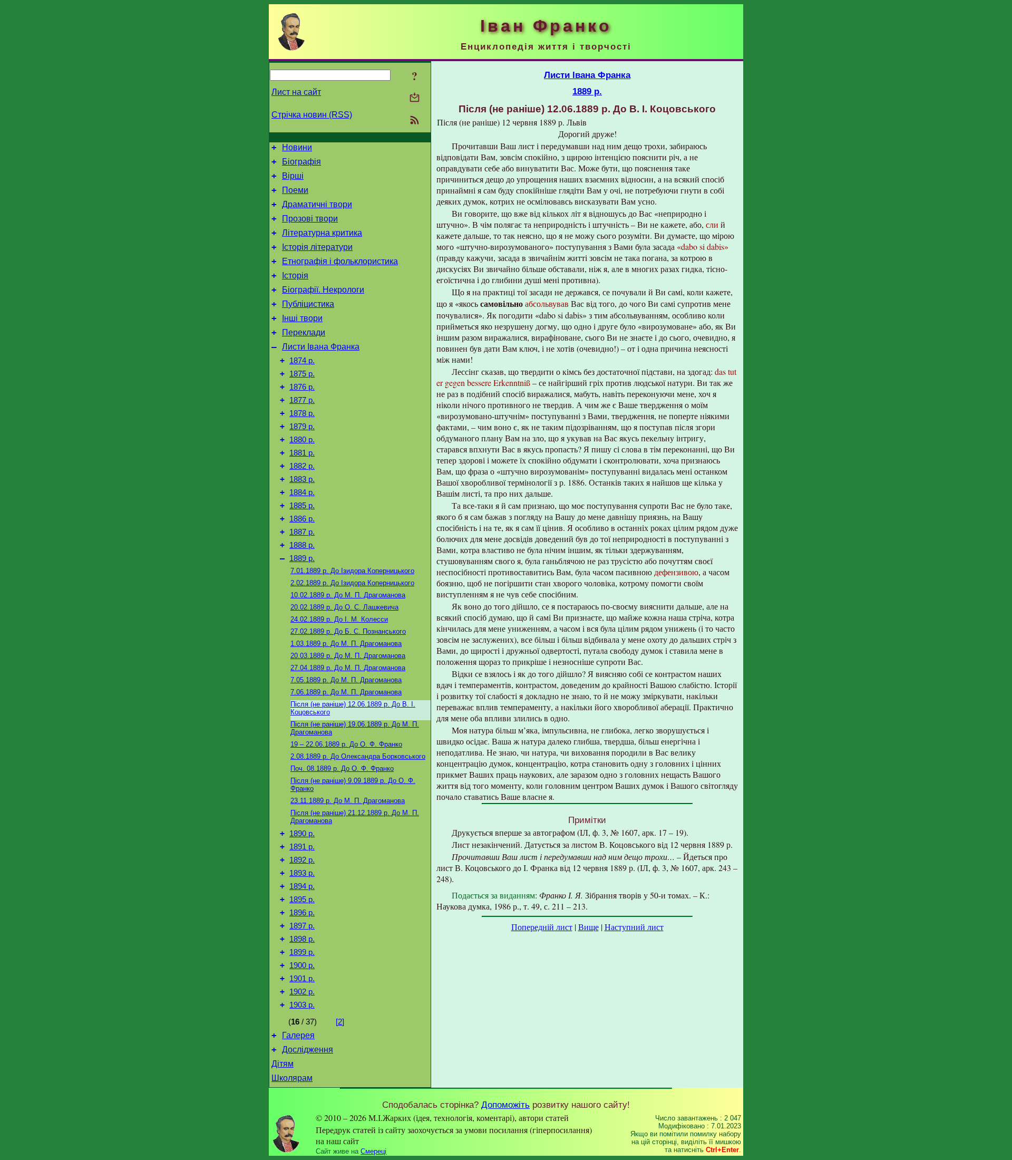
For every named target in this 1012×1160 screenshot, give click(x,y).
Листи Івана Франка (320, 346)
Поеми (295, 190)
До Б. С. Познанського (348, 631)
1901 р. (302, 978)
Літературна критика (322, 232)
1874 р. (302, 360)
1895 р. (302, 899)
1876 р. (302, 387)
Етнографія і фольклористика (340, 261)
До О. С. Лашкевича (344, 607)
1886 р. (302, 519)
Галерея (298, 1035)
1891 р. (302, 847)
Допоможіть (505, 1104)
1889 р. (302, 558)
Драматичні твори (317, 204)
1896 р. (302, 912)
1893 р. (302, 873)
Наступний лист (634, 926)
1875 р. (302, 374)
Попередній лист (541, 926)
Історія (295, 275)
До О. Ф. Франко (346, 744)
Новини (297, 147)
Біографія (301, 161)
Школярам (292, 1078)
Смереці (373, 1151)
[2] (340, 1022)
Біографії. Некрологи (323, 289)
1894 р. (302, 886)
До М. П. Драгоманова (347, 595)
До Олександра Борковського (357, 756)
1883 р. (302, 479)
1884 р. (302, 492)
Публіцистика (308, 303)
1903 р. (302, 1005)
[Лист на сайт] (414, 98)
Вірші (293, 175)
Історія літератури (317, 247)
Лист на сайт (296, 92)
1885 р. (302, 505)
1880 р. (302, 440)
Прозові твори (310, 218)
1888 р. (302, 545)
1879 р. (302, 426)
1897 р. (302, 926)
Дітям (282, 1063)
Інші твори (302, 318)
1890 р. (302, 833)
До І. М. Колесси (339, 619)
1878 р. (302, 413)
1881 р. (302, 453)
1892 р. (302, 860)
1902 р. (302, 992)
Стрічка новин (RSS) (311, 114)
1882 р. (302, 466)
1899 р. (302, 952)
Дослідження (307, 1049)
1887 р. (302, 532)
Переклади (303, 332)
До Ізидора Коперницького (352, 571)
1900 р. (302, 965)
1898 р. (302, 939)
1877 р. (302, 400)
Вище (588, 926)
